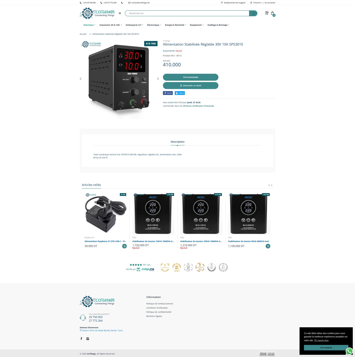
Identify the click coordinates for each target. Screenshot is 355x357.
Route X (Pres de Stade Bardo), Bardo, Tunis (102, 330)
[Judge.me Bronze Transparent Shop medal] (200, 267)
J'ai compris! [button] (326, 347)
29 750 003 (95, 317)
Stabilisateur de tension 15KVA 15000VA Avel (153, 241)
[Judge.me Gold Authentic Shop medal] (165, 267)
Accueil (83, 34)
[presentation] (269, 185)
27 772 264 (95, 320)
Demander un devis (192, 85)
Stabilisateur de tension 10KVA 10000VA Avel (201, 241)
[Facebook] (81, 338)
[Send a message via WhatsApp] (349, 351)
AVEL (134, 237)
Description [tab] (177, 141)
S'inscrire (257, 2)
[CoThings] (97, 13)
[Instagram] (87, 338)
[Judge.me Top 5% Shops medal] (211, 267)
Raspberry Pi (89, 237)
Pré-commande (190, 77)
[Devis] (267, 13)
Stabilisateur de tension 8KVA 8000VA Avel (248, 241)
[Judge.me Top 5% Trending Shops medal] (223, 267)
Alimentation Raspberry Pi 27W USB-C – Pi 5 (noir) (106, 241)
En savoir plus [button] (322, 340)
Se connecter (270, 2)
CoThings (166, 41)
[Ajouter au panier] (124, 246)
